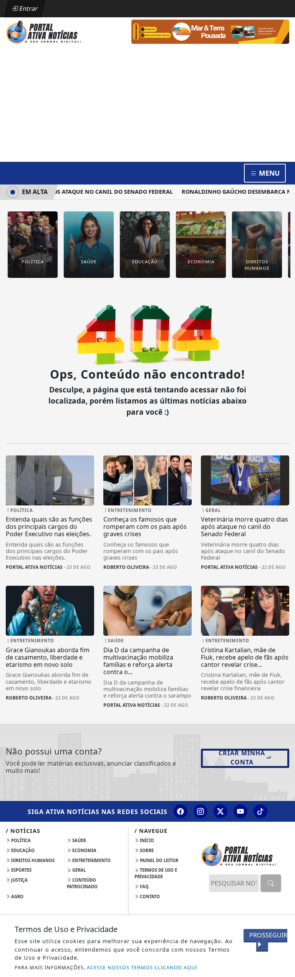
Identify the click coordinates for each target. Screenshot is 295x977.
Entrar (28, 8)
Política (20, 840)
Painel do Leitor (158, 860)
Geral (78, 870)
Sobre (146, 850)
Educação (22, 850)
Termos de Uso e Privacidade (155, 873)
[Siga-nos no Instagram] (200, 811)
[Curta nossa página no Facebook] (180, 811)
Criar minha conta (242, 757)
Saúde (78, 840)
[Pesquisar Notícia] (270, 883)
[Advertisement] (147, 104)
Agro (16, 896)
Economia (83, 850)
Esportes (20, 870)
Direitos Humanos (32, 860)
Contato (149, 896)
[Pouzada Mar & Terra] (210, 31)
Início (146, 840)
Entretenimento (91, 860)
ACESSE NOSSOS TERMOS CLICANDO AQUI (142, 967)
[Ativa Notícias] (50, 31)
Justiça (19, 880)
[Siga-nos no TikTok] (260, 811)
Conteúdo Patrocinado (82, 883)
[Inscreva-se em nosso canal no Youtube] (240, 811)
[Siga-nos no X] (220, 811)
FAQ (144, 886)
